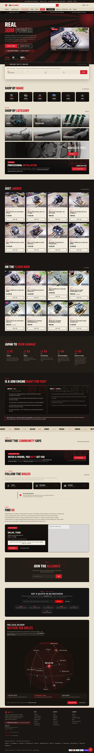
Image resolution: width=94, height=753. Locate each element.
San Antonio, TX (29, 743)
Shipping (55, 716)
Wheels (37, 9)
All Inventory (37, 725)
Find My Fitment (11, 46)
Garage (83, 5)
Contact (74, 716)
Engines (7, 9)
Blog (70, 9)
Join (59, 576)
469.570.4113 (8, 732)
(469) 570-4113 (48, 596)
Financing (55, 723)
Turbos (32, 9)
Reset (83, 72)
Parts (42, 9)
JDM (14, 5)
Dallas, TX (7, 743)
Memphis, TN (8, 745)
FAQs (54, 714)
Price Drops (51, 9)
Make (9, 71)
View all (87, 111)
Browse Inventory (25, 46)
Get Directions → (13, 548)
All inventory (85, 89)
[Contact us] (90, 750)
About (73, 714)
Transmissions (15, 9)
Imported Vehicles (76, 721)
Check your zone (72, 702)
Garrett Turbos (37, 717)
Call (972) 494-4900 (24, 548)
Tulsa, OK (52, 743)
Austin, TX (36, 743)
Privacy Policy (56, 725)
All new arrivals (85, 189)
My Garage (74, 723)
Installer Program (76, 717)
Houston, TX (22, 743)
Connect (75, 9)
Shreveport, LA (58, 743)
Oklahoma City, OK (44, 743)
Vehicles (58, 9)
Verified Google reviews (83, 441)
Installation (65, 9)
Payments (55, 721)
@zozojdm (86, 475)
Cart (87, 5)
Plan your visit (82, 702)
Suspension (36, 723)
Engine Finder (25, 9)
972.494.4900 (8, 735)
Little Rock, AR (66, 743)
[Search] (57, 5)
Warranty (55, 717)
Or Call (67, 601)
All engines (86, 268)
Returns (55, 719)
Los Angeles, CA (14, 743)
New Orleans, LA (74, 743)
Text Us (59, 601)
